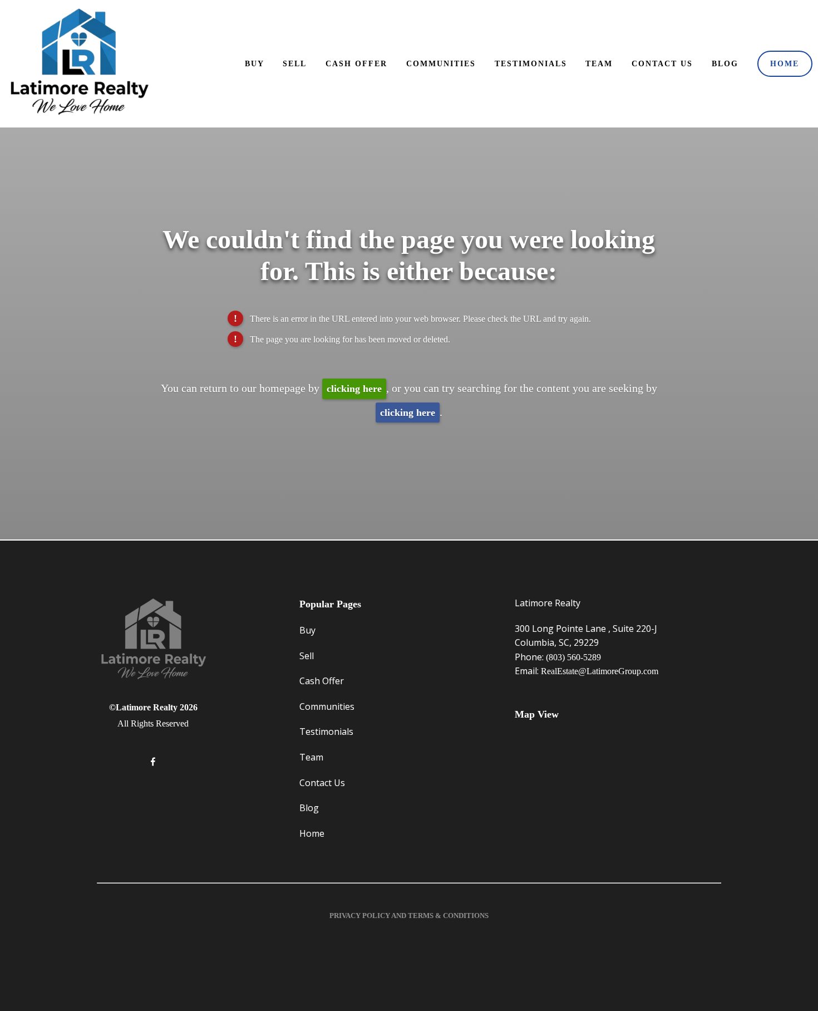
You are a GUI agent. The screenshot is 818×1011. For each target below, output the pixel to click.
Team (599, 63)
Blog (725, 63)
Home (784, 63)
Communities (441, 63)
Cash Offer (356, 63)
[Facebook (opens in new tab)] (153, 761)
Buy (254, 63)
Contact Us (662, 63)
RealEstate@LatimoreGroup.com (599, 671)
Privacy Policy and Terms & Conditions (409, 915)
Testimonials (531, 63)
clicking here (354, 388)
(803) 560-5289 (573, 657)
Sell (295, 63)
